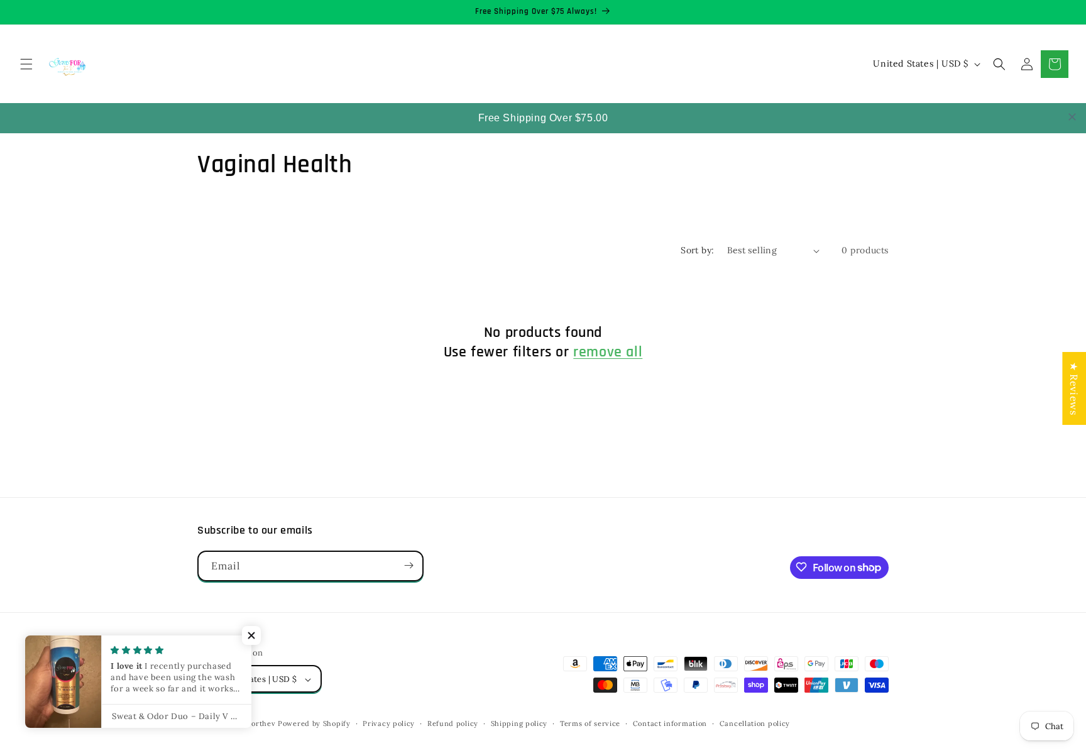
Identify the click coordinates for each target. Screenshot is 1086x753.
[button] (26, 64)
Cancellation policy (755, 723)
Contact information (670, 723)
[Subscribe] (408, 565)
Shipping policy (519, 723)
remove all (607, 352)
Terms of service (590, 723)
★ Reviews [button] (1074, 388)
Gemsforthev (252, 724)
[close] (1072, 117)
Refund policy (452, 723)
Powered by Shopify (314, 724)
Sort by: (697, 250)
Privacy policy (389, 723)
